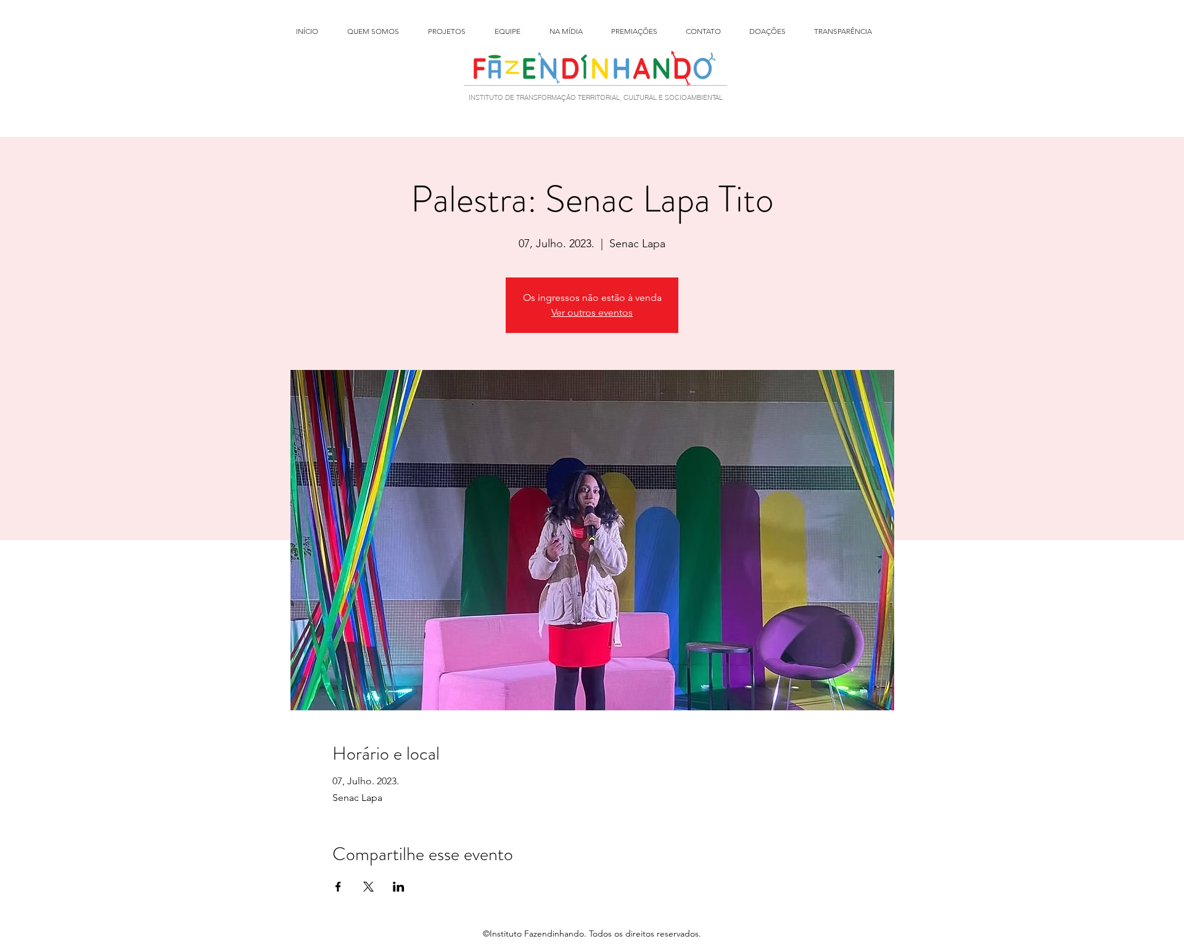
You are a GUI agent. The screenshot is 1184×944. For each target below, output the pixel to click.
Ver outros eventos (592, 312)
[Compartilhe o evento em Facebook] (338, 887)
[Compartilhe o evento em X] (368, 887)
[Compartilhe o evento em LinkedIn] (399, 887)
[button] (455, 31)
